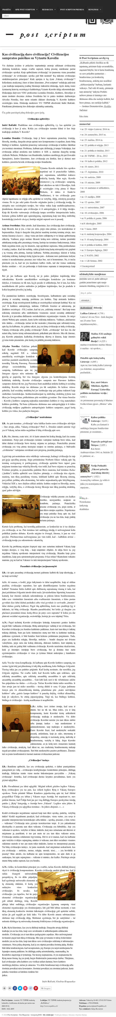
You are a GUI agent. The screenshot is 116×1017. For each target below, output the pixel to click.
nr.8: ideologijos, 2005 (91, 223)
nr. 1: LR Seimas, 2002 (92, 260)
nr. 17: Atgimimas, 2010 (92, 171)
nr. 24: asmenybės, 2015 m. (94, 134)
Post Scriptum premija (72, 10)
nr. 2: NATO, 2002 (90, 255)
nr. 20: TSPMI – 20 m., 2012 (95, 155)
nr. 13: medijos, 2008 (91, 196)
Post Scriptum (12, 1014)
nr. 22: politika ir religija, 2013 (95, 145)
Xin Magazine (24, 1014)
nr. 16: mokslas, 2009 (91, 177)
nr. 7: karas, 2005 (89, 228)
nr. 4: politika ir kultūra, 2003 (95, 244)
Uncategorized (88, 266)
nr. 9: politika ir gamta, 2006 (94, 218)
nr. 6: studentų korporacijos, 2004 (96, 234)
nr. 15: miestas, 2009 (91, 182)
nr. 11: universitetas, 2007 (93, 207)
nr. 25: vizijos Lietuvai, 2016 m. (96, 129)
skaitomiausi (86, 307)
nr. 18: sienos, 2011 (90, 166)
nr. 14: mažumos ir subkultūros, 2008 (95, 189)
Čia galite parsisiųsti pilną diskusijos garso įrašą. (23, 112)
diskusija (98, 307)
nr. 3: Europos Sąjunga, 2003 (95, 250)
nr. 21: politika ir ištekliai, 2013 (95, 150)
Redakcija (47, 10)
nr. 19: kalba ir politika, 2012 (94, 161)
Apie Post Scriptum (25, 10)
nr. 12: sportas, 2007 (91, 202)
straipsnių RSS (36, 1014)
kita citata (84, 116)
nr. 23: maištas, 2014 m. (92, 139)
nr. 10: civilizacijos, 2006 (93, 212)
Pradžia (6, 10)
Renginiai (93, 10)
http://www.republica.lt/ (49, 1006)
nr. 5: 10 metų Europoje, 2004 (95, 239)
